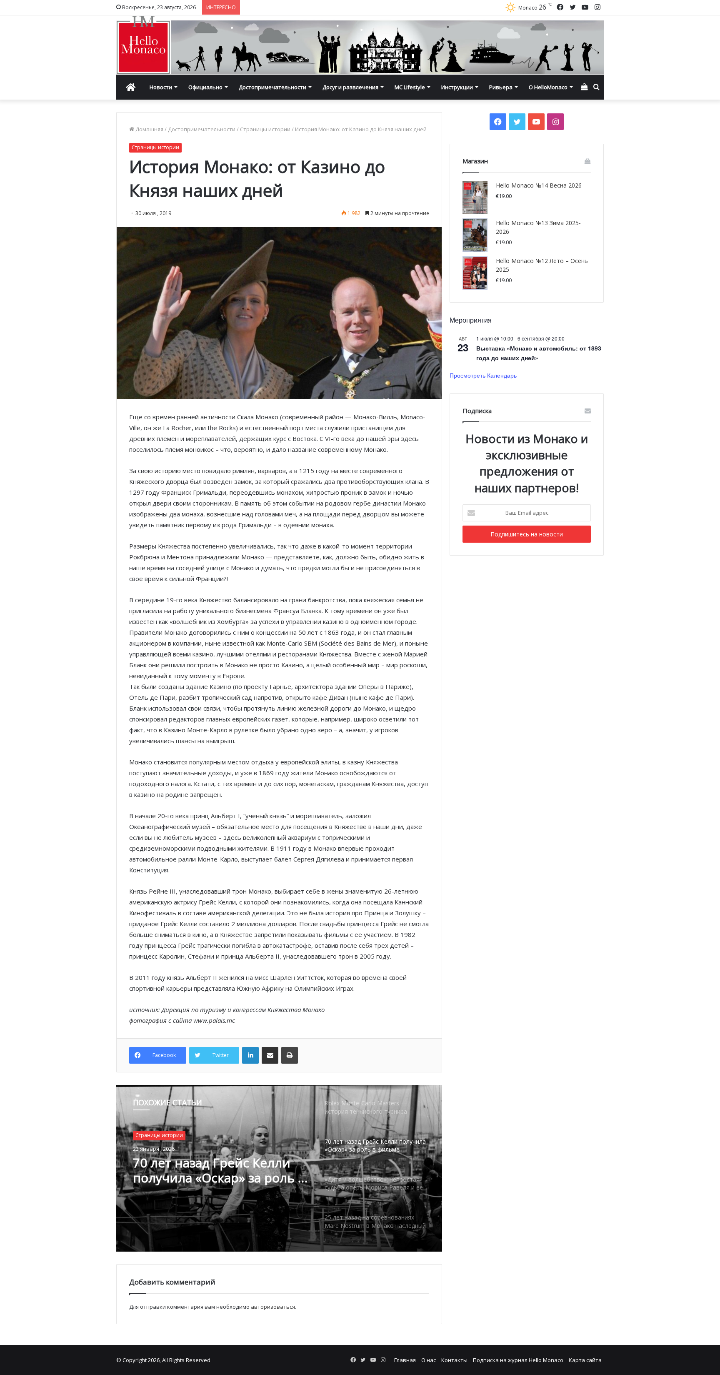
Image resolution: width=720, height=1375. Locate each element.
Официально (205, 87)
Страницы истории (265, 129)
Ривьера (500, 87)
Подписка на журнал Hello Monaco (518, 1360)
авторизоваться (273, 1306)
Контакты (454, 1360)
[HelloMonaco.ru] (360, 45)
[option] (279, 1168)
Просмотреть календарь (483, 375)
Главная (405, 1360)
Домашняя (148, 129)
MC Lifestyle (410, 87)
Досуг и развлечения (350, 87)
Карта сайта (585, 1360)
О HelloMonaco (548, 87)
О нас (428, 1360)
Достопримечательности (272, 87)
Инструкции (457, 87)
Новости (161, 87)
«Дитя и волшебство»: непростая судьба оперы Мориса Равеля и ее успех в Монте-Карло (219, 1170)
